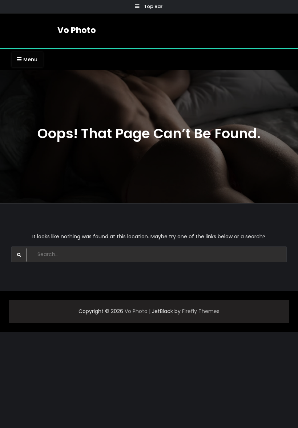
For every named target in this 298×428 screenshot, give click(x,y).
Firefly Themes (201, 311)
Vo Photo (76, 30)
